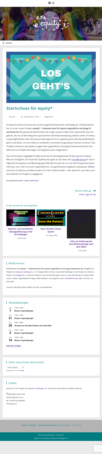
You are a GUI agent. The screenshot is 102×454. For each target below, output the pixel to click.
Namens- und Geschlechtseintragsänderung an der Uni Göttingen (20, 231)
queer (26, 181)
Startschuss (34, 181)
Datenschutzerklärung (46, 435)
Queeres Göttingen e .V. (26, 272)
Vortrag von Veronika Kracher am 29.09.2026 (32, 325)
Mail (12, 281)
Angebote (20, 275)
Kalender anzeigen (13, 345)
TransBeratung (78, 159)
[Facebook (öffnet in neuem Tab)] (49, 3)
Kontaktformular (71, 278)
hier (37, 287)
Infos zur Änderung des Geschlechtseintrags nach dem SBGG (81, 244)
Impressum (60, 435)
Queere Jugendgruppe (23, 310)
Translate (21, 370)
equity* (21, 181)
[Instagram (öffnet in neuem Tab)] (52, 3)
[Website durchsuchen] (97, 43)
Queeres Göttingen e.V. (38, 388)
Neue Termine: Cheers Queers (51, 230)
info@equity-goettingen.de (49, 425)
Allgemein (48, 117)
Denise (12, 117)
